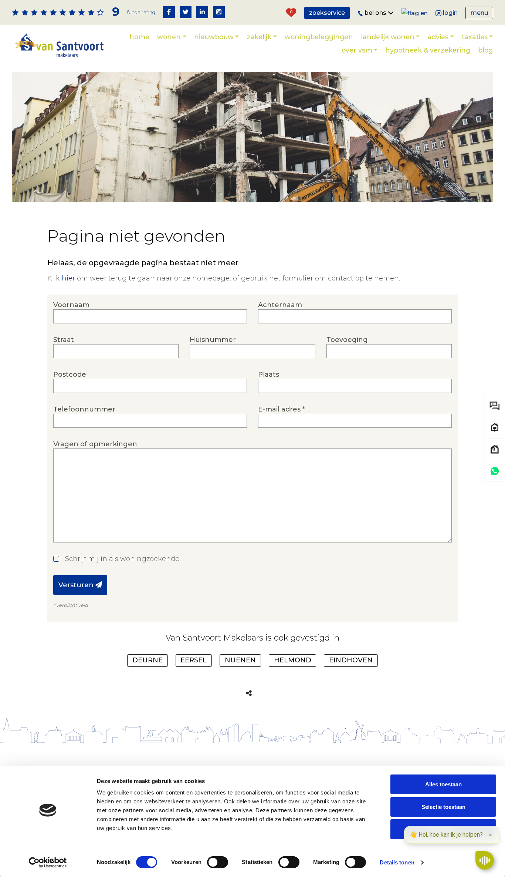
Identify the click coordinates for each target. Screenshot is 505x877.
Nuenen (240, 660)
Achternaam (280, 305)
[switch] (217, 862)
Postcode (69, 374)
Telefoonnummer (84, 409)
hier (68, 278)
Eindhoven (351, 660)
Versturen (76, 585)
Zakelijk (259, 37)
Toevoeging (347, 340)
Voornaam (71, 305)
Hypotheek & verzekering (427, 50)
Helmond (292, 660)
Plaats (268, 374)
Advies (437, 37)
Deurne (147, 660)
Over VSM (357, 50)
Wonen (169, 37)
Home (139, 37)
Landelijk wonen (387, 37)
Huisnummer (213, 340)
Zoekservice (327, 12)
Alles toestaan (443, 784)
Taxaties (475, 37)
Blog (485, 50)
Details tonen (397, 862)
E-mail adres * (281, 409)
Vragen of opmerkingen (95, 444)
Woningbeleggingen (319, 37)
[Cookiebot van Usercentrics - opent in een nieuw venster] (48, 862)
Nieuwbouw (214, 37)
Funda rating (141, 12)
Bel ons (376, 12)
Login (450, 12)
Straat (63, 340)
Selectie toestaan (443, 807)
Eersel (193, 660)
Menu (479, 12)
